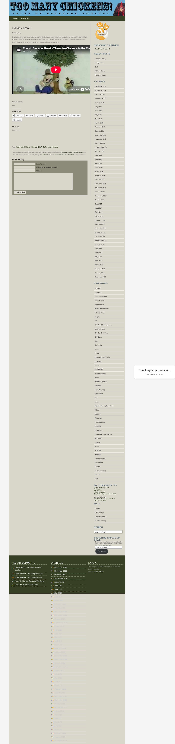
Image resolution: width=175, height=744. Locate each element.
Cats (96, 321)
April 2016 (98, 119)
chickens (34, 147)
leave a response (61, 154)
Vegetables (99, 463)
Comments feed (101, 516)
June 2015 (98, 159)
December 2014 (100, 184)
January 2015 (99, 179)
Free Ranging (100, 390)
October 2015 (100, 143)
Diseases (98, 361)
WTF (96, 479)
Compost (98, 345)
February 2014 (100, 220)
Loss (97, 402)
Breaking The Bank (35, 574)
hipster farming (52, 147)
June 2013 (98, 252)
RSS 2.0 (44, 154)
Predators (98, 430)
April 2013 (98, 260)
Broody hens (99, 313)
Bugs (97, 317)
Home (15, 19)
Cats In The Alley (100, 500)
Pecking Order (100, 422)
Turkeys (98, 454)
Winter (97, 475)
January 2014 (99, 224)
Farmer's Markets (101, 381)
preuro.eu (99, 572)
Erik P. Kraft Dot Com (101, 487)
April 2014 (98, 212)
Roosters (98, 438)
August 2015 (99, 151)
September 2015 (101, 147)
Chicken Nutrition (101, 333)
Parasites (98, 418)
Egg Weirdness (100, 373)
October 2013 (100, 236)
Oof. (96, 67)
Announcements (67, 152)
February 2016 (100, 127)
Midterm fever (100, 71)
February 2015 (100, 175)
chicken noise (100, 329)
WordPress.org (100, 521)
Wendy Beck (20, 567)
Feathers (98, 385)
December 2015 (100, 135)
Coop (97, 349)
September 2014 (101, 196)
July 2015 (98, 155)
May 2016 (98, 115)
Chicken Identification (103, 325)
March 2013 (99, 265)
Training (98, 450)
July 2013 (98, 248)
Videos (81, 152)
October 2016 (100, 94)
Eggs (97, 377)
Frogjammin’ (99, 63)
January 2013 (99, 273)
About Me (25, 19)
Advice (97, 288)
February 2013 (100, 269)
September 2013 (101, 240)
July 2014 (98, 204)
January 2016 (99, 131)
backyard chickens (23, 147)
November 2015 (100, 139)
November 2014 (100, 188)
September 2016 (101, 98)
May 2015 (98, 163)
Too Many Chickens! (102, 49)
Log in (97, 508)
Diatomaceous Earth (102, 357)
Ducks (97, 365)
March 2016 (99, 123)
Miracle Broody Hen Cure (104, 406)
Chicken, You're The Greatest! (105, 499)
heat (96, 398)
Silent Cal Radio (100, 492)
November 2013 (100, 232)
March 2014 (99, 216)
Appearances (99, 300)
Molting (97, 414)
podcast (98, 426)
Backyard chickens (102, 308)
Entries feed (99, 513)
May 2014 (98, 208)
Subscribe (101, 551)
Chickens (75, 152)
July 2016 (98, 107)
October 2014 (100, 192)
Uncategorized (100, 458)
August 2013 (99, 244)
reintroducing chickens (103, 434)
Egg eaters (99, 369)
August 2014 (99, 200)
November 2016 (100, 90)
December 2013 (100, 228)
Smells (97, 442)
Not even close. (100, 75)
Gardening (99, 394)
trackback (71, 154)
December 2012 (100, 277)
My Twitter (97, 490)
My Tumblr (98, 489)
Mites (97, 410)
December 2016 (100, 86)
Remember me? (100, 59)
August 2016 (99, 102)
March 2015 (99, 171)
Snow (97, 446)
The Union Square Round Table (105, 494)
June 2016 (98, 111)
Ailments (98, 292)
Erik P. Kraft (42, 147)
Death (97, 353)
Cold (96, 341)
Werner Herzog (100, 471)
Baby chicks (99, 304)
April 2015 (98, 167)
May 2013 (98, 257)
